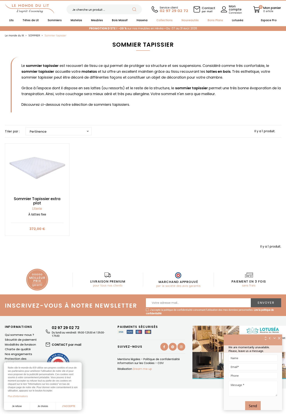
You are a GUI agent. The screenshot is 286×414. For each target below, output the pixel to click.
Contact (208, 9)
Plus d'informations (18, 396)
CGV (161, 363)
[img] (279, 338)
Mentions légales (129, 359)
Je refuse (17, 406)
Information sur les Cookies (136, 363)
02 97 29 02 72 (65, 327)
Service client (174, 9)
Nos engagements (18, 354)
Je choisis (43, 406)
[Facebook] (164, 347)
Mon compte (235, 8)
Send (253, 405)
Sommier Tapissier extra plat (37, 201)
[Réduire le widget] (274, 338)
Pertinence (59, 131)
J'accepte (68, 406)
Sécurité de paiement (21, 340)
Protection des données (15, 361)
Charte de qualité (18, 349)
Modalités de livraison (20, 344)
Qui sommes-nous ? (19, 335)
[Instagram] (181, 347)
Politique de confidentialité (161, 359)
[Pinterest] (173, 347)
